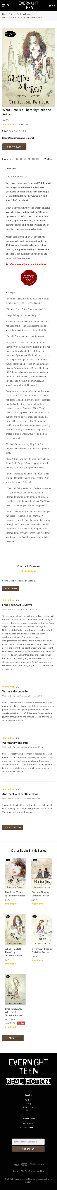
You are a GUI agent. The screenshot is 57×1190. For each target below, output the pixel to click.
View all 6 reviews (12, 828)
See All (13, 1038)
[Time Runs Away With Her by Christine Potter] (15, 989)
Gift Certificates (28, 1171)
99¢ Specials (29, 1123)
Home (5, 14)
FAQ (28, 1103)
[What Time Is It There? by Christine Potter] (15, 929)
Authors (29, 1099)
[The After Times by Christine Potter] (15, 873)
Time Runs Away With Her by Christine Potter (13, 1012)
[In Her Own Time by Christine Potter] (41, 929)
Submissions (29, 1107)
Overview (11, 168)
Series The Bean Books (21, 14)
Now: (7, 1023)
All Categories (28, 1127)
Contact (29, 1110)
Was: (7, 1019)
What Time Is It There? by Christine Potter (21, 17)
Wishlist (48, 159)
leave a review (22, 124)
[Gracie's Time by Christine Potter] (41, 873)
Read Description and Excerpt (18, 137)
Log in (15, 1171)
